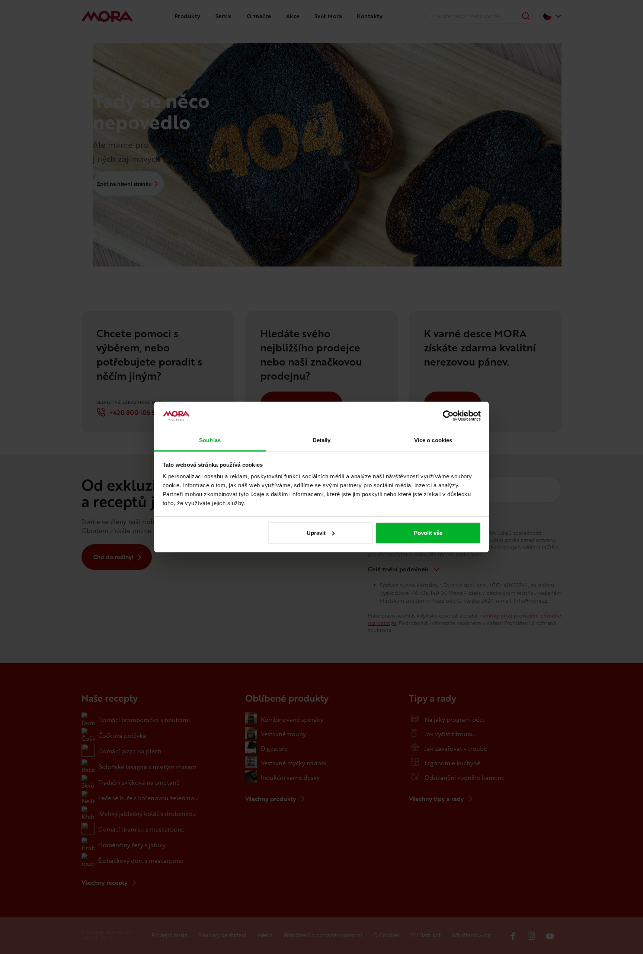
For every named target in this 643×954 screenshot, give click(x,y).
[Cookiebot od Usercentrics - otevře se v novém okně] (448, 415)
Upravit (316, 533)
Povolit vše (428, 533)
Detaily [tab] (322, 440)
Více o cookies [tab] (433, 440)
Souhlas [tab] (210, 440)
